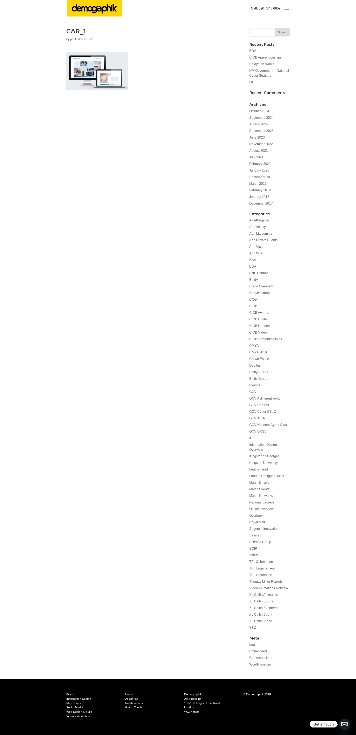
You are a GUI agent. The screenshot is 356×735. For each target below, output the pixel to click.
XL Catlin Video (260, 621)
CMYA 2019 (258, 352)
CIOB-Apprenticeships (265, 339)
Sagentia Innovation (264, 528)
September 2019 (261, 177)
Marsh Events (259, 489)
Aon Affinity (257, 227)
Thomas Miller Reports (265, 581)
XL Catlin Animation (263, 594)
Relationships (134, 703)
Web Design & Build (79, 711)
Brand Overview (261, 286)
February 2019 (260, 190)
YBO (252, 627)
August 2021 (258, 150)
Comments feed (260, 658)
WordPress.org (260, 664)
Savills (254, 535)
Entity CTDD (258, 372)
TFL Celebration (261, 561)
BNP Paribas (258, 273)
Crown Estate (259, 359)
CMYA (254, 345)
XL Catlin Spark (260, 614)
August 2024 (258, 124)
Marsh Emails (259, 482)
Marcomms (73, 703)
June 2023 (257, 137)
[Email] (344, 724)
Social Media (74, 707)
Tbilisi (253, 555)
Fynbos (254, 385)
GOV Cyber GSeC (262, 411)
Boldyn (254, 279)
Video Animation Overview (268, 588)
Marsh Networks (261, 495)
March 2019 (258, 183)
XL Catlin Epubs (261, 601)
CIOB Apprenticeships (265, 57)
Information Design (78, 698)
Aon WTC (256, 253)
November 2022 (261, 144)
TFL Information (260, 575)
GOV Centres (259, 405)
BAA (252, 260)
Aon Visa (256, 246)
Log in (253, 644)
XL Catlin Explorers (263, 608)
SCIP (253, 548)
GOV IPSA (257, 418)
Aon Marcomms (260, 233)
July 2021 (256, 157)
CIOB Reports (259, 326)
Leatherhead (258, 469)
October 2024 (259, 111)
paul (73, 39)
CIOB (253, 306)
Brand (70, 694)
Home (129, 694)
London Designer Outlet (266, 476)
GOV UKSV (258, 431)
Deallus (255, 365)
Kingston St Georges (264, 456)
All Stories (131, 698)
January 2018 (259, 197)
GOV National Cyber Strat (268, 425)
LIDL (252, 82)
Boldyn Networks (261, 64)
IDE (252, 438)
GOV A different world (265, 398)
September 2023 (261, 131)
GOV (252, 392)
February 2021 (260, 164)
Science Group (260, 542)
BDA (252, 51)
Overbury (256, 515)
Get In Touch (133, 707)
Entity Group (258, 378)
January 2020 (259, 170)
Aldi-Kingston (259, 220)
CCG (253, 299)
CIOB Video (258, 332)
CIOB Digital (258, 319)
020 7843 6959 (270, 8)
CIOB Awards (259, 312)
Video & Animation (78, 716)
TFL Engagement (262, 568)
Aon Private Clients (263, 240)
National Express (261, 502)
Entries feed (258, 651)
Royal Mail (257, 522)
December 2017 (261, 203)
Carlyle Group (259, 293)
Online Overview (261, 509)
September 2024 (261, 117)
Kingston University (263, 463)
